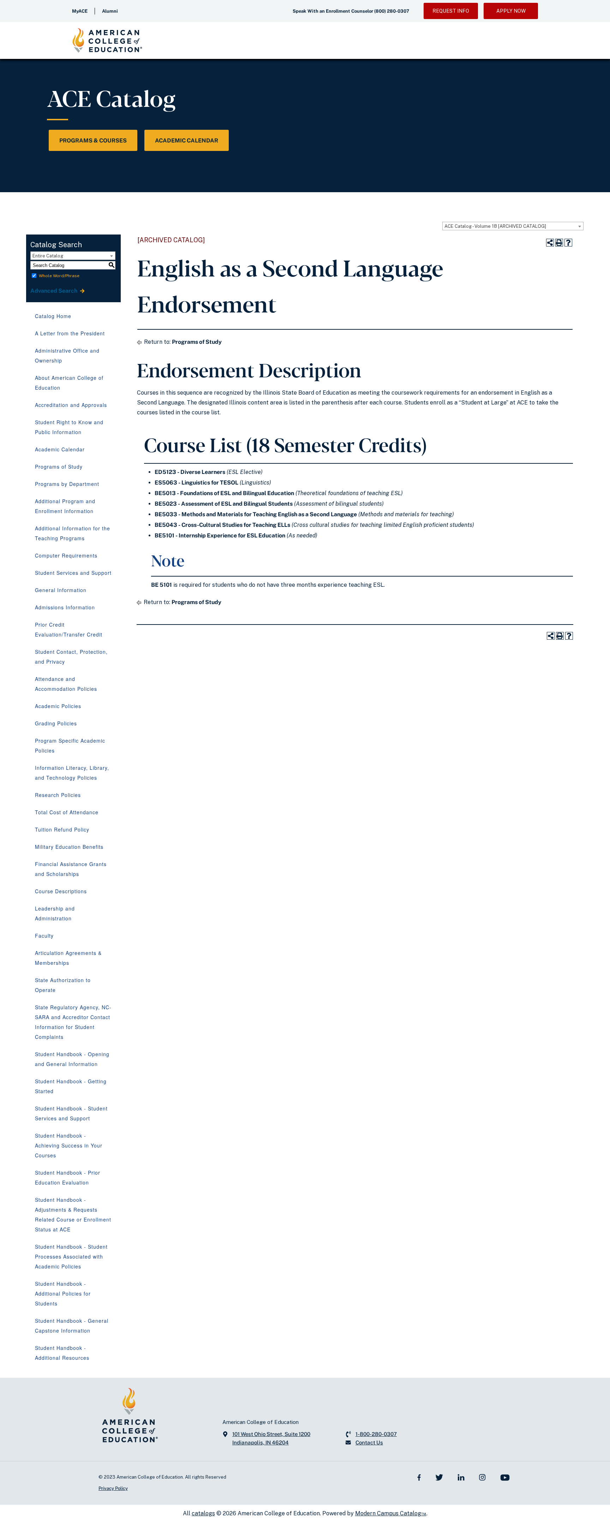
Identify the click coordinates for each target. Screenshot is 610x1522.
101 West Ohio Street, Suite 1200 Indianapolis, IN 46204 (271, 1438)
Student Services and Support (73, 572)
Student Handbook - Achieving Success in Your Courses (68, 1145)
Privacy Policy (113, 1488)
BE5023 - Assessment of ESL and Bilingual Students (224, 503)
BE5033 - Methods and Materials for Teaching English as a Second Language (256, 514)
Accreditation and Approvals (71, 404)
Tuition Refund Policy (62, 829)
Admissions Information (65, 607)
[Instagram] (482, 1477)
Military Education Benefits (69, 846)
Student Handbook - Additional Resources (62, 1352)
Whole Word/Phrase (59, 275)
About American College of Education (69, 382)
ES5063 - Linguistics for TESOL (196, 482)
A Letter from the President (70, 333)
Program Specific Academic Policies (70, 745)
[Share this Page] (550, 242)
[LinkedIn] (461, 1477)
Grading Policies (56, 723)
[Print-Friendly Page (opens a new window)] (559, 242)
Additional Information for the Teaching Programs (72, 533)
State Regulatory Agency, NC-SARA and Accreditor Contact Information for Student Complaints (73, 1022)
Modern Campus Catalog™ (390, 1513)
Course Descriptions (61, 891)
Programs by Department (67, 483)
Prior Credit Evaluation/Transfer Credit (68, 629)
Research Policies (58, 794)
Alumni (110, 11)
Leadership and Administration (55, 913)
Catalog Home (53, 315)
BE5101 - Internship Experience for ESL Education (220, 535)
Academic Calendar (186, 140)
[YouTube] (505, 1477)
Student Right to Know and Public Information (69, 427)
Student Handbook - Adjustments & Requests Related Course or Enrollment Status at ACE (73, 1214)
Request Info (450, 11)
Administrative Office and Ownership (67, 355)
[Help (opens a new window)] (568, 242)
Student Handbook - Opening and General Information (72, 1059)
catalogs (203, 1513)
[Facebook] (419, 1477)
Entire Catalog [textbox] (47, 255)
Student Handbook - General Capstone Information (71, 1325)
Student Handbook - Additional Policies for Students (63, 1293)
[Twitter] (439, 1477)
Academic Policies (58, 706)
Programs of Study (59, 466)
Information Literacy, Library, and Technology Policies (72, 772)
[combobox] (513, 226)
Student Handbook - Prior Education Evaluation (67, 1177)
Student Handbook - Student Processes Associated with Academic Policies (71, 1256)
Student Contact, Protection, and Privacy (71, 656)
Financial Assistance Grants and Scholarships (71, 868)
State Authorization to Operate (63, 984)
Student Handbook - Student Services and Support (71, 1113)
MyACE (80, 11)
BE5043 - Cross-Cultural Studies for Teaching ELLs (222, 525)
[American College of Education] (107, 40)
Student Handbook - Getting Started (71, 1086)
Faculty (44, 935)
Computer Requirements (66, 555)
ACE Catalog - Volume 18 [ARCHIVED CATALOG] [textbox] (495, 226)
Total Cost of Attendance (66, 812)
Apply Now (511, 11)
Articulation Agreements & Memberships (68, 957)
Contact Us (369, 1442)
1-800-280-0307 (376, 1434)
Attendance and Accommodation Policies (66, 683)
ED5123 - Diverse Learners (190, 472)
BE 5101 (161, 585)
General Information (60, 589)
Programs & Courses (93, 140)
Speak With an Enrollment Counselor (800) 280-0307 (351, 11)
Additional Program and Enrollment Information (65, 506)
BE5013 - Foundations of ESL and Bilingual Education (224, 493)
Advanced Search (54, 290)
